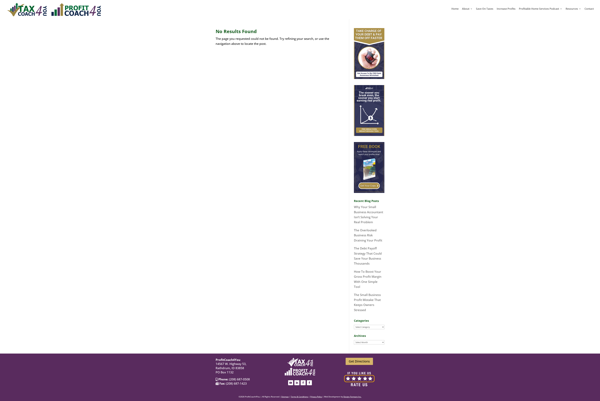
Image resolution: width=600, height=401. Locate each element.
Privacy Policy (316, 396)
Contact (589, 9)
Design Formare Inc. (352, 396)
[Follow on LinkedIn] (296, 382)
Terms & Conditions (299, 396)
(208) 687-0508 (239, 379)
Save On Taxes (484, 9)
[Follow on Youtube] (290, 382)
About (465, 9)
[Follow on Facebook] (303, 382)
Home (455, 9)
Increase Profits (506, 9)
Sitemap (285, 396)
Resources (572, 9)
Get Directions (359, 361)
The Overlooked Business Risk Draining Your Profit (368, 235)
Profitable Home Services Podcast (539, 9)
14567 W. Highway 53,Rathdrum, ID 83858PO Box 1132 (231, 368)
